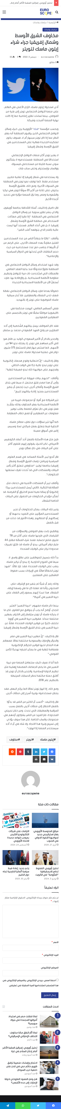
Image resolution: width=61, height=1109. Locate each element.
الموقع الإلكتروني (49, 967)
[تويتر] (44, 751)
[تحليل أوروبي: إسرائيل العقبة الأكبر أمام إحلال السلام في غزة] (49, 1052)
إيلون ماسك (47, 739)
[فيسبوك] (52, 751)
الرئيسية (52, 22)
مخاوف (13, 739)
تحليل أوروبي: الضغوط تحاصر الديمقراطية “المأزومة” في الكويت (46, 871)
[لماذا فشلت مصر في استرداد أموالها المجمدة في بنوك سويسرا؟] (49, 1021)
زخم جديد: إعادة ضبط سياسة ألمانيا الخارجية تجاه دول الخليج (16, 871)
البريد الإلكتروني (50, 955)
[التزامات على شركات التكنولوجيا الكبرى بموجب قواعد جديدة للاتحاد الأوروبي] (16, 820)
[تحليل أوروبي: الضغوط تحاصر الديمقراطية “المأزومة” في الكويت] (45, 857)
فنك (36, 129)
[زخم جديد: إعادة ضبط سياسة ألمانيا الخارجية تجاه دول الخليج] (16, 857)
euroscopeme (47, 57)
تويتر (29, 739)
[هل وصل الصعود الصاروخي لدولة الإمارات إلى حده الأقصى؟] (49, 1083)
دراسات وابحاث (39, 22)
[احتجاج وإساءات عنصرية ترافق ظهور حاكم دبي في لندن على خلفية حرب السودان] (49, 1067)
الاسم (55, 942)
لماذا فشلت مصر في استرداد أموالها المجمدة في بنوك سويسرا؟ (22, 1020)
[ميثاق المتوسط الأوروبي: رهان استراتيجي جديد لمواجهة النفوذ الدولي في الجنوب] (45, 820)
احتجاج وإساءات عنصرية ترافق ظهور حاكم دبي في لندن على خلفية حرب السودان (21, 1066)
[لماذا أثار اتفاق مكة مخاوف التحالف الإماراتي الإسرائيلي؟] (49, 1037)
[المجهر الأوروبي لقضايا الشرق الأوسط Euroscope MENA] (46, 11)
